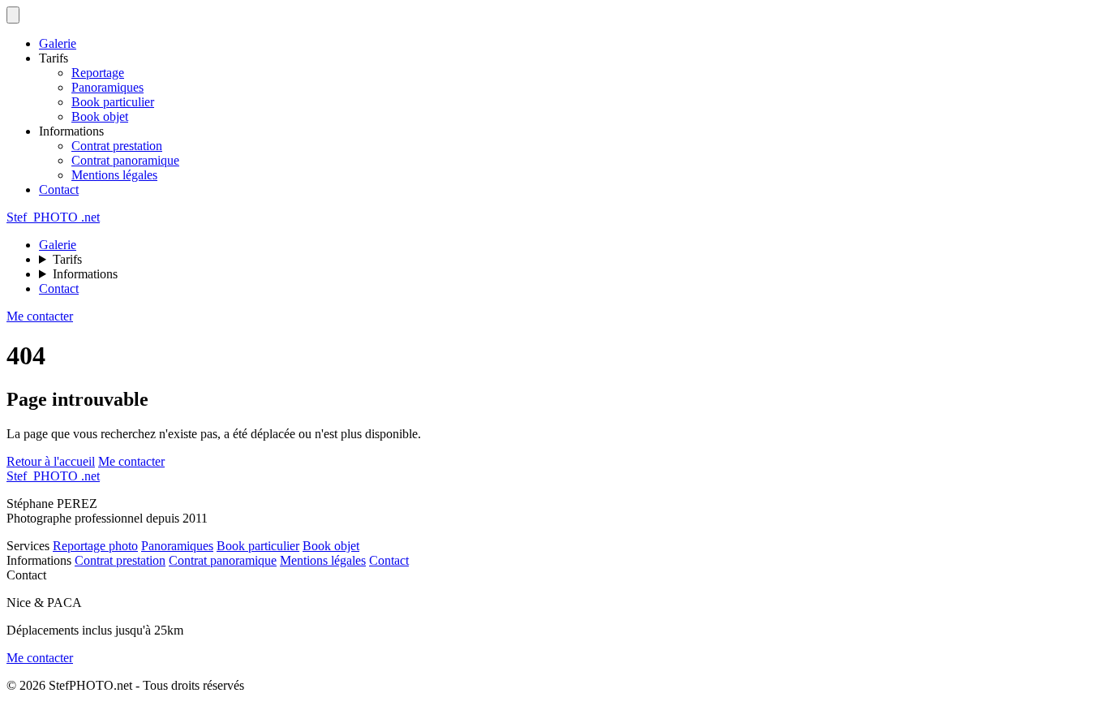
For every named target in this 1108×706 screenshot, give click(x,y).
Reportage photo (95, 546)
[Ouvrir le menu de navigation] (12, 15)
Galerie (57, 43)
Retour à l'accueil (50, 461)
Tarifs (67, 259)
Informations (85, 274)
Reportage (97, 73)
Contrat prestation (116, 146)
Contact (59, 189)
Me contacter (39, 316)
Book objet (99, 116)
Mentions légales (114, 175)
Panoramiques (107, 87)
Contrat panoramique (125, 160)
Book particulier (112, 102)
